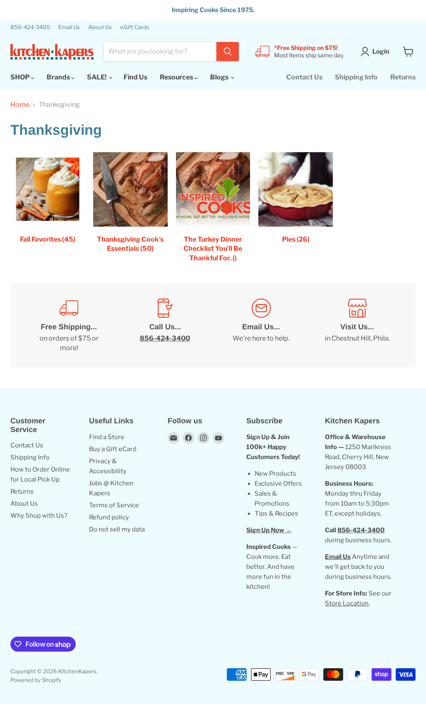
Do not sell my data (117, 529)
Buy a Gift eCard (112, 449)
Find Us (135, 77)
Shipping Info (356, 77)
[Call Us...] (165, 326)
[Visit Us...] (357, 326)
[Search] (227, 51)
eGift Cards (134, 27)
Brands (59, 77)
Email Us (69, 27)
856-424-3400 (30, 27)
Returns (403, 77)
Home (20, 105)
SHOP (20, 77)
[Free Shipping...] (69, 326)
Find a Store (106, 437)
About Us (100, 27)
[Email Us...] (261, 326)
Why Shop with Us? (38, 515)
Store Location (347, 603)
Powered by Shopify (36, 680)
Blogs (220, 77)
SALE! (97, 77)
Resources (177, 77)
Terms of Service (114, 505)
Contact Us (304, 77)
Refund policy (109, 517)
